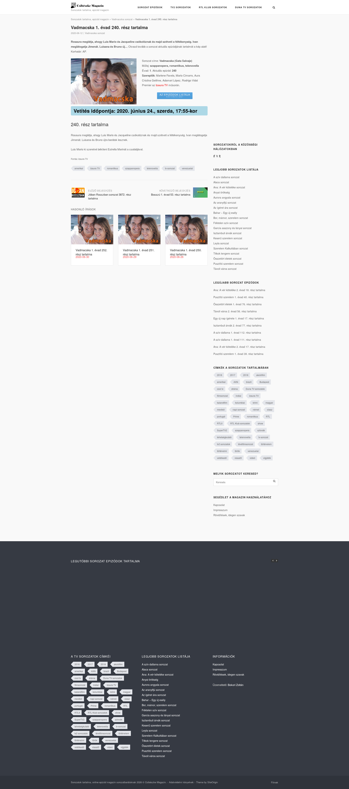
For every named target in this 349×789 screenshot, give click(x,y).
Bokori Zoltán (235, 685)
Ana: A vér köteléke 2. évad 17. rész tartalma (239, 347)
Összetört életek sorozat (227, 258)
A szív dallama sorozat (226, 177)
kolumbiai (240, 402)
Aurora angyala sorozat (226, 197)
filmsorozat (222, 395)
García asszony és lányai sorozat (232, 228)
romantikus (112, 168)
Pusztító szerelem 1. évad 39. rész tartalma (238, 354)
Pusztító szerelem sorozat (228, 263)
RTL (268, 416)
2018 (245, 375)
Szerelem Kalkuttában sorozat (230, 248)
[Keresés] (274, 481)
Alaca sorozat (221, 182)
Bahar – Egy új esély (225, 213)
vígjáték (267, 457)
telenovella (152, 168)
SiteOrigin (212, 782)
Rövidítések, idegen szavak (229, 515)
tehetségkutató (224, 437)
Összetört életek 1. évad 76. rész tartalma (237, 304)
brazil (249, 381)
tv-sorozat (170, 168)
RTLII (219, 423)
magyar (269, 402)
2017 (232, 375)
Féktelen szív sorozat (225, 223)
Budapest (264, 381)
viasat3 (238, 457)
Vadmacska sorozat (122, 19)
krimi (255, 402)
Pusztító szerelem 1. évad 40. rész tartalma (238, 297)
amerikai (79, 168)
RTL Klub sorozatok (213, 7)
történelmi (222, 450)
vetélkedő (222, 457)
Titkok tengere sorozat (226, 253)
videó (252, 457)
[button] (276, 560)
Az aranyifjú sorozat (224, 202)
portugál (221, 416)
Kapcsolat (219, 505)
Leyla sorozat (221, 243)
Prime (236, 416)
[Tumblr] (220, 156)
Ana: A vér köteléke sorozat (229, 187)
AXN (236, 381)
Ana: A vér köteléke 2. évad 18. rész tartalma (239, 290)
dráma (234, 388)
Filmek (274, 782)
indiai (238, 395)
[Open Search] (274, 7)
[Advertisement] (240, 78)
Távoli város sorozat (224, 269)
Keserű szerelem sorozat (227, 238)
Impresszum (220, 510)
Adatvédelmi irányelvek (181, 782)
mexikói (221, 409)
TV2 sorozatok (181, 7)
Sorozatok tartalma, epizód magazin (90, 19)
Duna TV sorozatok (248, 7)
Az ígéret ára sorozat (225, 207)
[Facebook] (214, 156)
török (237, 450)
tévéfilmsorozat (245, 444)
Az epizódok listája (175, 95)
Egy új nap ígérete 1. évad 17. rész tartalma (238, 318)
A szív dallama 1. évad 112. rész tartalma (237, 332)
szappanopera (132, 168)
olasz (269, 409)
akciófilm (260, 375)
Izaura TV (95, 168)
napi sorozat (239, 409)
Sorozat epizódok (150, 7)
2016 (219, 375)
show (260, 423)
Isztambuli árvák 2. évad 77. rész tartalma (237, 325)
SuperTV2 (222, 430)
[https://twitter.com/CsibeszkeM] (217, 156)
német (256, 409)
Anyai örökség (221, 192)
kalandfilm (222, 402)
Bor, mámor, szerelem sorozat (230, 218)
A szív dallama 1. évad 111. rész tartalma (237, 339)
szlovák (261, 430)
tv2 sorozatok (223, 444)
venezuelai (187, 168)
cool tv (220, 388)
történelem (266, 444)
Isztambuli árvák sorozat (227, 233)
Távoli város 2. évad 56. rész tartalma (235, 311)
